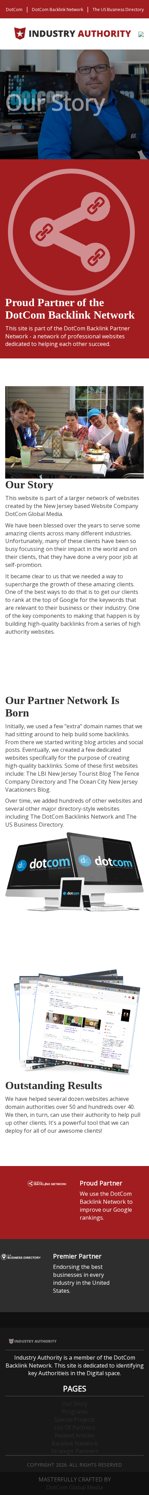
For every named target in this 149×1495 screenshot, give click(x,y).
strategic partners (74, 1451)
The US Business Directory (118, 9)
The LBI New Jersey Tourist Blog (68, 773)
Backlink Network (75, 1443)
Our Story (74, 1403)
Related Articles (75, 1435)
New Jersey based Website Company (91, 506)
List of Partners (74, 1427)
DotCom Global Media (74, 1487)
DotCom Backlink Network (57, 9)
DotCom (14, 9)
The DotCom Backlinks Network (72, 816)
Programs (75, 1411)
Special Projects (74, 1419)
